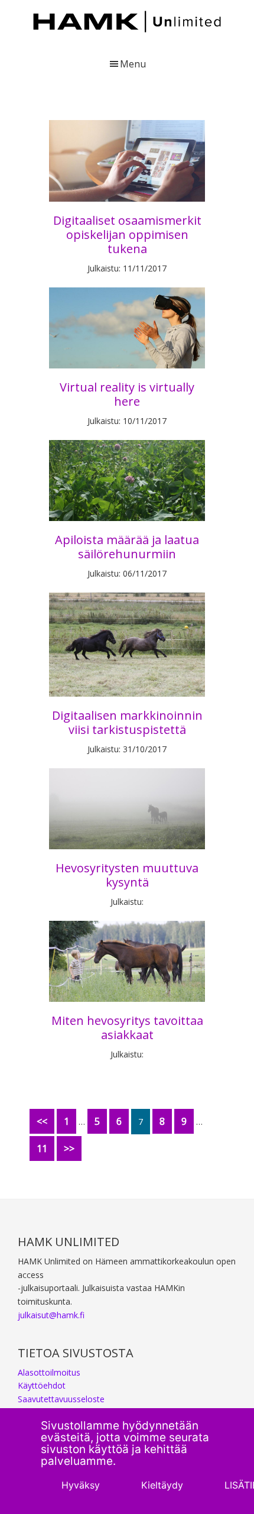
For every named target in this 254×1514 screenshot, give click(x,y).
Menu (133, 63)
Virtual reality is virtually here (127, 394)
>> (69, 1148)
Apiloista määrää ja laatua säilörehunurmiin (127, 547)
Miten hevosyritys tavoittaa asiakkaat (127, 1027)
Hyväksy (80, 1485)
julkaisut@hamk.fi (51, 1315)
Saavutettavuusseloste (61, 1399)
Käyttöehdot (42, 1385)
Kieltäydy (162, 1485)
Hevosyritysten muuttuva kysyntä (127, 875)
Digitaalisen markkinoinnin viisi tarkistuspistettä (127, 722)
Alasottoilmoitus (49, 1372)
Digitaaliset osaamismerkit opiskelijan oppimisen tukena (127, 234)
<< (42, 1121)
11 (42, 1148)
